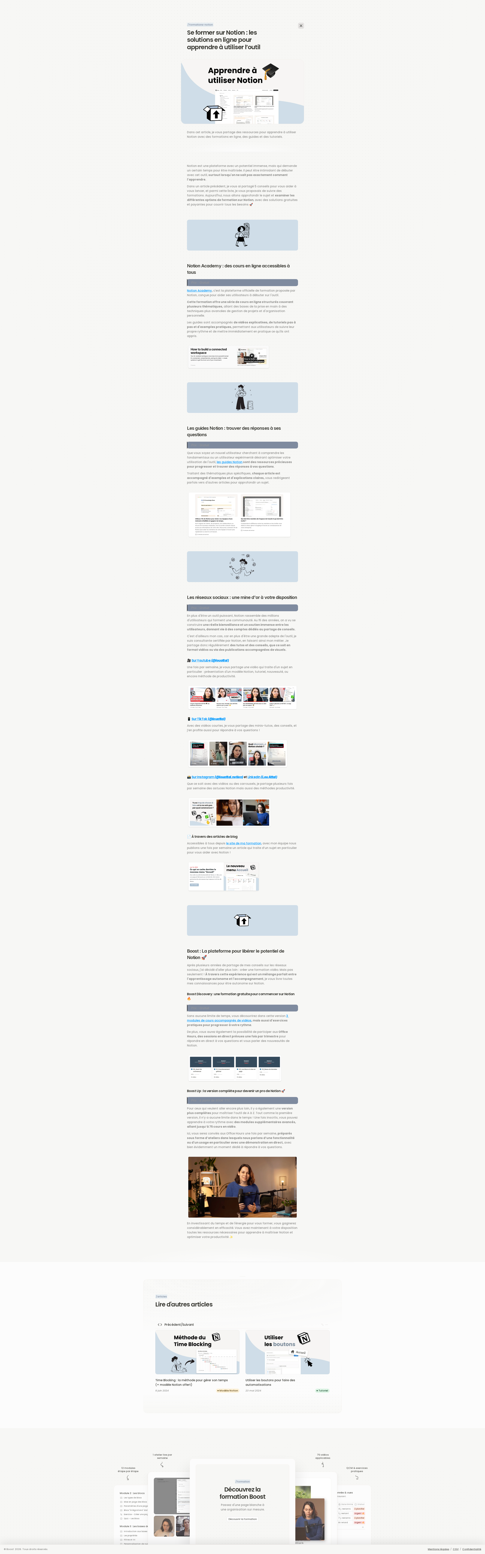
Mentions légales (438, 1549)
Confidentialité (471, 1549)
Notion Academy (199, 291)
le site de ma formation (243, 843)
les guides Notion (229, 462)
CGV (456, 1549)
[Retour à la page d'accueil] (301, 26)
